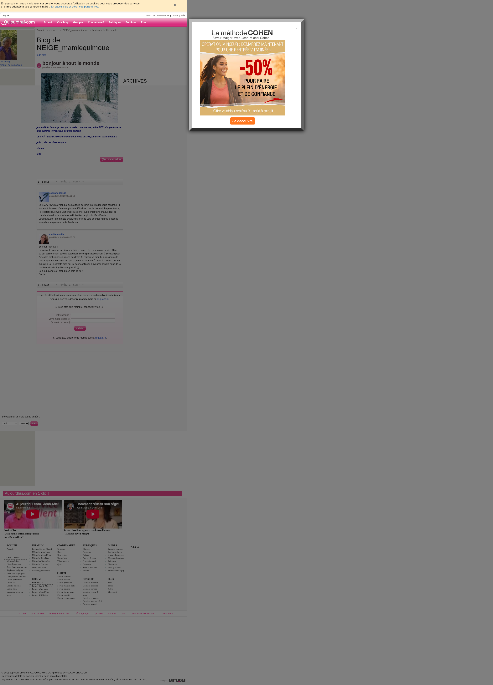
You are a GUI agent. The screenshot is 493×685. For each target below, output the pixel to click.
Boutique (131, 22)
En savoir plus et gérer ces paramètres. (75, 6)
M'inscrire (150, 15)
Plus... (145, 22)
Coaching (63, 22)
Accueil (48, 22)
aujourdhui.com (19, 22)
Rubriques (115, 22)
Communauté (96, 22)
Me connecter (163, 15)
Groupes (78, 22)
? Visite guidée (178, 15)
